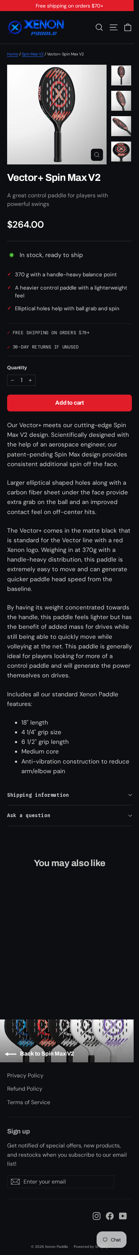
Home (12, 53)
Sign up (18, 1131)
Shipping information (38, 795)
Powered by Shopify (91, 1246)
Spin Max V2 (32, 53)
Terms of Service (28, 1102)
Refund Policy (24, 1088)
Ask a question (29, 815)
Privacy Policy (25, 1075)
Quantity (17, 367)
